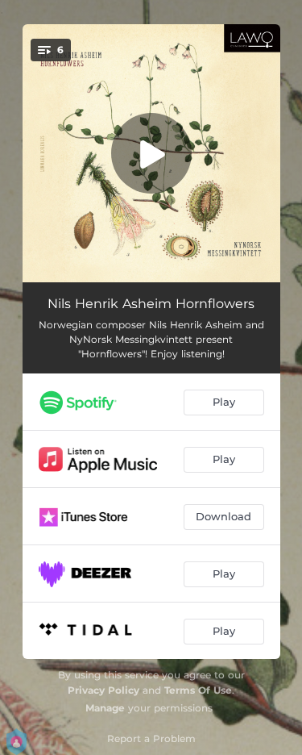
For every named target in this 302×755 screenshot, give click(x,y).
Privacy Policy (103, 690)
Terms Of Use (198, 690)
